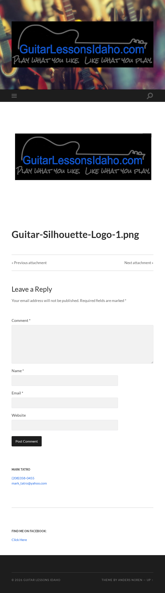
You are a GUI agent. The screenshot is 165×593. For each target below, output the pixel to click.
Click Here (19, 540)
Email (17, 393)
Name (18, 370)
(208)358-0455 (23, 478)
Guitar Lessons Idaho (41, 580)
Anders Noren (130, 580)
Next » (138, 262)
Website (19, 415)
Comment (21, 320)
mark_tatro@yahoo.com (29, 483)
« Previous (29, 262)
